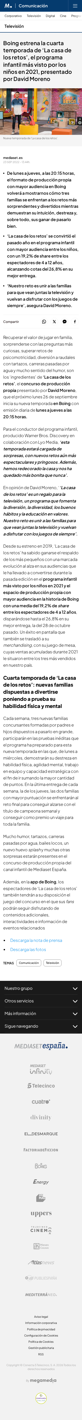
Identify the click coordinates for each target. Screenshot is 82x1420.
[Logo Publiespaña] (41, 1278)
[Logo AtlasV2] (41, 1262)
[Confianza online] (41, 1403)
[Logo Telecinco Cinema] (41, 1230)
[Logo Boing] (41, 1166)
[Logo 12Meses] (41, 1246)
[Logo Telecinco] (41, 1085)
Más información (20, 1013)
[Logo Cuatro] (41, 1101)
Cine (63, 15)
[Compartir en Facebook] (75, 322)
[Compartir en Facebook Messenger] (65, 322)
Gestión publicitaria (41, 1348)
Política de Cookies (41, 1341)
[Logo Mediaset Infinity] (41, 1069)
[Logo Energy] (41, 1182)
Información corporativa (41, 1323)
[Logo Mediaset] (41, 1049)
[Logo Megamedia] (43, 1381)
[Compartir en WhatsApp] (44, 322)
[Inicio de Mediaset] (8, 5)
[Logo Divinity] (41, 1117)
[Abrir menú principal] (75, 5)
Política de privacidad (41, 1329)
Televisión (34, 15)
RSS (41, 1354)
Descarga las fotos (28, 949)
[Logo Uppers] (41, 1214)
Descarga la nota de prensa (36, 940)
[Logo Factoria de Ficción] (41, 1150)
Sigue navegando (21, 1026)
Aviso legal (41, 1316)
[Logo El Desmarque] (41, 1133)
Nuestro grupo (19, 988)
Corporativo (13, 15)
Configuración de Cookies (41, 1335)
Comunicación (33, 6)
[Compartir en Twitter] (54, 322)
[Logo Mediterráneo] (41, 1294)
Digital (50, 15)
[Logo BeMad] (41, 1198)
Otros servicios (19, 1000)
